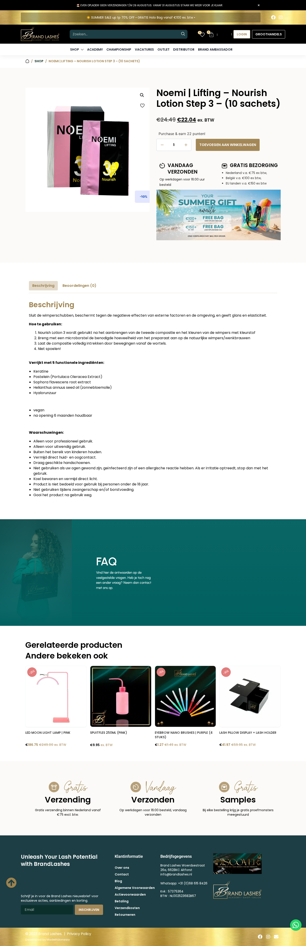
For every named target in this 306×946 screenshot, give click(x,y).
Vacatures (144, 49)
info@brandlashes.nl (176, 874)
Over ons (122, 867)
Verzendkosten (127, 908)
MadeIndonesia (58, 940)
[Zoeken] (183, 34)
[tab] (43, 285)
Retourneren (125, 914)
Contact (122, 874)
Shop (38, 61)
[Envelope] (276, 937)
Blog (118, 881)
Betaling (122, 901)
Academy (95, 49)
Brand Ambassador (215, 49)
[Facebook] (273, 17)
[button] (142, 95)
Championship (118, 49)
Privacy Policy (79, 933)
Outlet (163, 49)
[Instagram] (281, 17)
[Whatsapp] (296, 925)
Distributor (183, 49)
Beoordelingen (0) (79, 285)
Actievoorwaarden (130, 894)
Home (27, 61)
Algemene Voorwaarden (135, 888)
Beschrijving (43, 285)
